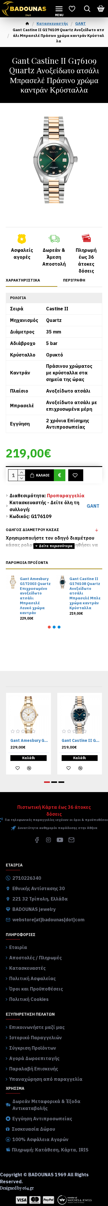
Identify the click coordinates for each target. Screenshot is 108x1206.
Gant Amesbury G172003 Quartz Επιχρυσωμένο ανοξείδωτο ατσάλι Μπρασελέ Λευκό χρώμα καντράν (35, 596)
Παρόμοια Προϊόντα (27, 562)
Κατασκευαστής (52, 23)
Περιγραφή (74, 280)
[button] (49, 627)
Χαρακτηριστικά (23, 280)
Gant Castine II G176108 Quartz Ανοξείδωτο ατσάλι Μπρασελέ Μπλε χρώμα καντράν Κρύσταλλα (85, 593)
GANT (80, 23)
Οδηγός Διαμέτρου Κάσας (32, 529)
